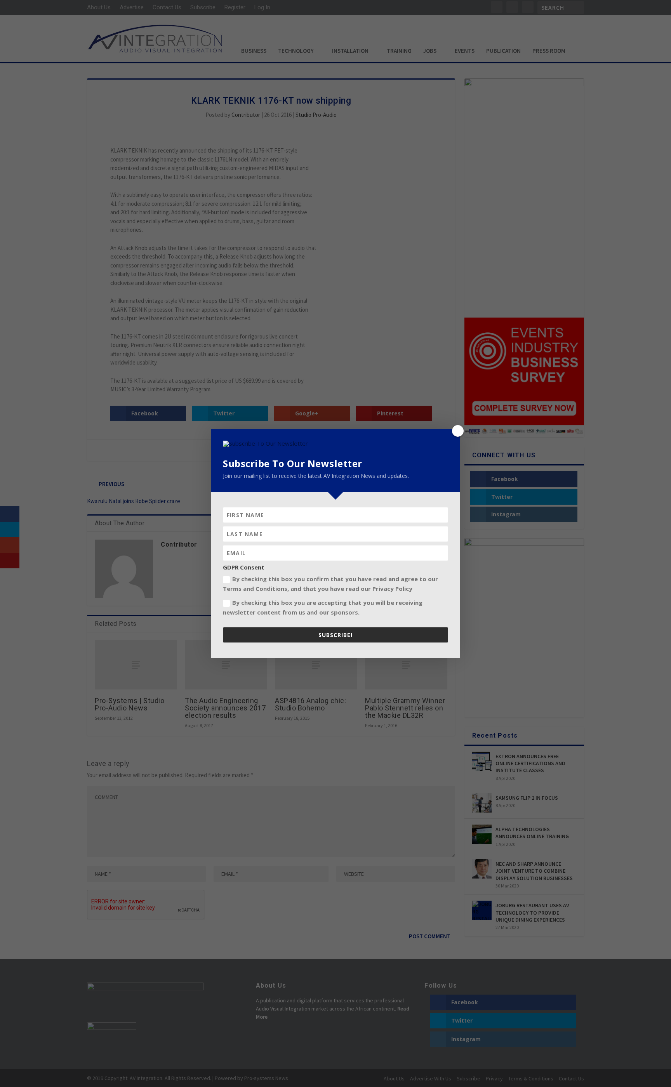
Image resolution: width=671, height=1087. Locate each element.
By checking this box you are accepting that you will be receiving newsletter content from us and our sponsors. (322, 607)
